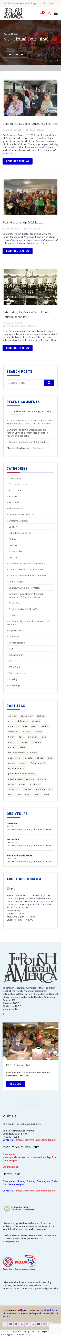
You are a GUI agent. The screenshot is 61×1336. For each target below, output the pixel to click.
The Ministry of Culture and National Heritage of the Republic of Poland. (30, 1313)
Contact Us (42, 442)
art (9, 721)
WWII (46, 794)
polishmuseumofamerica (21, 779)
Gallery (12, 539)
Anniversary (13, 326)
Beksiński (13, 502)
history (38, 731)
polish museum (16, 768)
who (27, 794)
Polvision (13, 615)
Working (12, 679)
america (12, 716)
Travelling (13, 636)
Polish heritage (38, 763)
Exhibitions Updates (19, 533)
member (32, 737)
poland (11, 763)
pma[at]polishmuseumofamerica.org (36, 1140)
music (24, 742)
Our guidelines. (10, 1167)
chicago (36, 721)
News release (36, 130)
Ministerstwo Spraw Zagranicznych (28, 563)
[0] (39, 13)
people (28, 758)
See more (15, 1083)
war (19, 794)
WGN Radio (14, 667)
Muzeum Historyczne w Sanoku (26, 569)
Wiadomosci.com (18, 673)
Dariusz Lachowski (19, 442)
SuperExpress (16, 630)
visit (10, 794)
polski (11, 784)
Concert (12, 526)
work (36, 794)
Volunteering (15, 655)
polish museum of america (22, 773)
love (21, 737)
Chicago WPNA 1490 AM (21, 514)
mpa (44, 737)
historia (26, 731)
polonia (42, 779)
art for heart (15, 490)
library (11, 737)
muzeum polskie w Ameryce (22, 752)
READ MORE (16, 54)
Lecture (12, 557)
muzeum (36, 742)
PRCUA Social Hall (18, 1065)
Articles (12, 496)
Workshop (14, 685)
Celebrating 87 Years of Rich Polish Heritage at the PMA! (26, 315)
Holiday (12, 545)
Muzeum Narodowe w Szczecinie (27, 575)
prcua (22, 784)
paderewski (14, 758)
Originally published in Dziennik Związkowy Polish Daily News (25, 595)
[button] (23, 1105)
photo (40, 758)
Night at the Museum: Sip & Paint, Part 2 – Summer (29, 422)
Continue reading (17, 161)
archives (41, 716)
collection (13, 726)
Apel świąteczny (17, 484)
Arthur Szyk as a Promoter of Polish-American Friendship (28, 434)
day (25, 726)
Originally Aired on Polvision (24, 587)
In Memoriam (15, 551)
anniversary (27, 716)
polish (23, 763)
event (34, 726)
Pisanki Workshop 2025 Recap (23, 222)
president (34, 784)
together (27, 789)
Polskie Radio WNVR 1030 (23, 609)
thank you (13, 789)
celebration (22, 721)
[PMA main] (13, 13)
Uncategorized (16, 642)
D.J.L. (26, 1310)
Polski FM (13, 603)
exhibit (45, 726)
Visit (10, 648)
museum (12, 742)
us (50, 789)
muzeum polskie (16, 747)
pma (50, 758)
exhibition (13, 731)
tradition (40, 789)
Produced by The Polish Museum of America (28, 623)
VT (10, 661)
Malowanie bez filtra (20, 420)
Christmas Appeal (18, 520)
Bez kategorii (15, 508)
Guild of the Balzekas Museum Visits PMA (30, 123)
